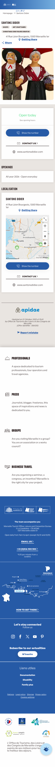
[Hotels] (19, 11)
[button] (35, 11)
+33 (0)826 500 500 (26, 548)
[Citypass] (21, 11)
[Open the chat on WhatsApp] (46, 749)
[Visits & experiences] (24, 11)
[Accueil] (17, 11)
